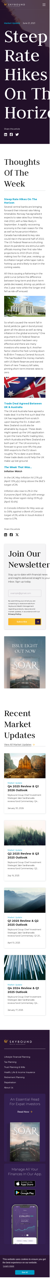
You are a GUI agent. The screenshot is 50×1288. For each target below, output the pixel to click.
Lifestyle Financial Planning (17, 1057)
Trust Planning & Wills (14, 1067)
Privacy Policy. (14, 614)
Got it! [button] (25, 1272)
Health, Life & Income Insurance (19, 1072)
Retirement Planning (14, 1077)
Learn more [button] (8, 1266)
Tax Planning (10, 1062)
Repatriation (10, 1082)
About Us (8, 1087)
